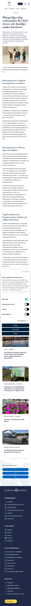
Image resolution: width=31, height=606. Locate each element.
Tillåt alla (15, 325)
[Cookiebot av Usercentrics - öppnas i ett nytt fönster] (23, 272)
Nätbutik (9, 513)
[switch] (27, 304)
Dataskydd (10, 582)
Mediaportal (10, 518)
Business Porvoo (11, 563)
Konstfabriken (11, 566)
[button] (15, 469)
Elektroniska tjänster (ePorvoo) (15, 510)
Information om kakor (13, 585)
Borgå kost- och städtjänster (14, 552)
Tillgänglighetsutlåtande (13, 588)
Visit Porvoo (10, 568)
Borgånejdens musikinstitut (14, 557)
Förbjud (15, 333)
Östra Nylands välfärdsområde (15, 571)
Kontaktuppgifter (11, 507)
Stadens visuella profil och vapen (15, 594)
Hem (6, 8)
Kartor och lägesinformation (14, 516)
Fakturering (10, 591)
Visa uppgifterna (21, 320)
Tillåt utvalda (15, 329)
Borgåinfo (10, 502)
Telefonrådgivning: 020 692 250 (15, 504)
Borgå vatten (10, 560)
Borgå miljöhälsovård (13, 554)
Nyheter (12, 8)
